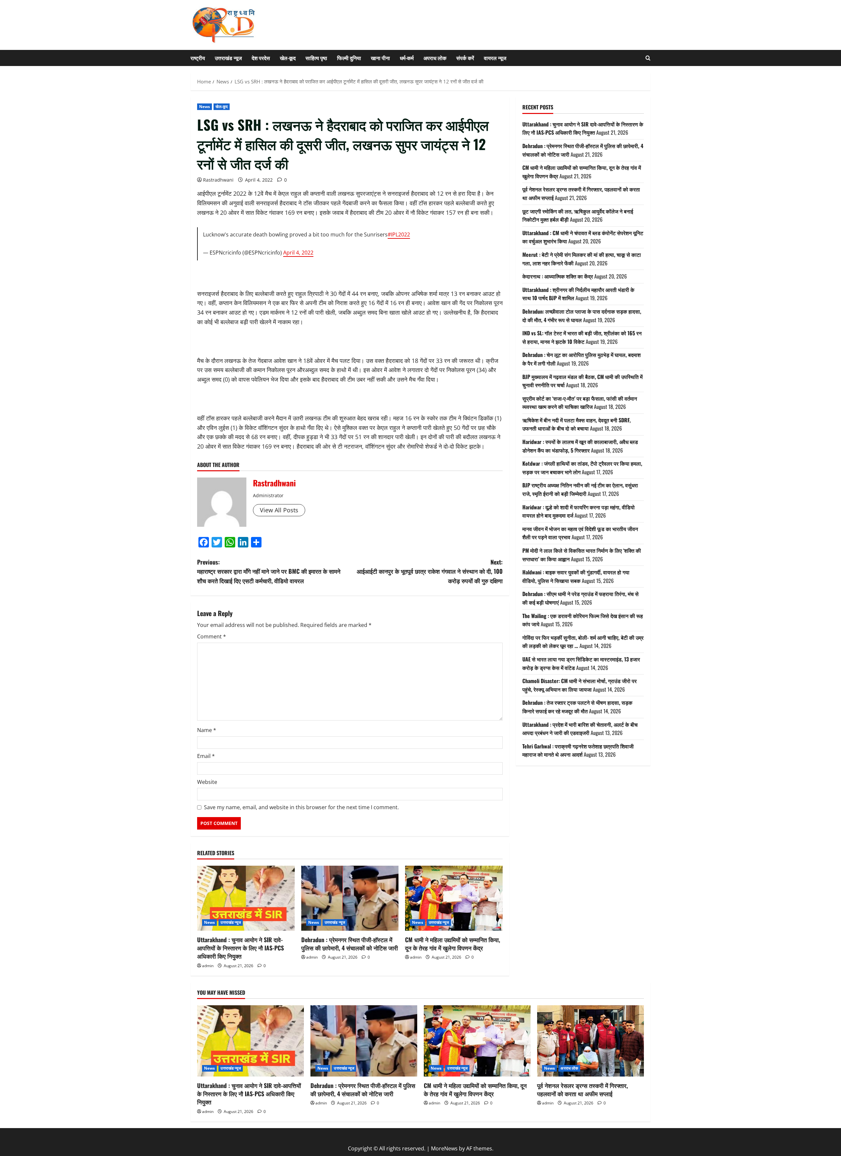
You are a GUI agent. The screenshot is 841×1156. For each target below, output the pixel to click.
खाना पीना (380, 58)
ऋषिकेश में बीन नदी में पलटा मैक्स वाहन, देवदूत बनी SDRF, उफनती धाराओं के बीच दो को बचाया (576, 424)
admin (208, 965)
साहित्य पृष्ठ (316, 58)
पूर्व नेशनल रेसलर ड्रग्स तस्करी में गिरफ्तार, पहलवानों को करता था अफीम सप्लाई (582, 1089)
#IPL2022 (399, 234)
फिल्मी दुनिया (349, 58)
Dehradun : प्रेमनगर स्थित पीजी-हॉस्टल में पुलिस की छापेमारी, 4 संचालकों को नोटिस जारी (349, 943)
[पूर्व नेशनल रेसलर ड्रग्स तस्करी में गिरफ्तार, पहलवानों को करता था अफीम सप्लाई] (590, 1041)
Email (206, 756)
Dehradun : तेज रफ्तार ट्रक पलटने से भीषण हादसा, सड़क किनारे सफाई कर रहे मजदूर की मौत (577, 707)
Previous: (268, 571)
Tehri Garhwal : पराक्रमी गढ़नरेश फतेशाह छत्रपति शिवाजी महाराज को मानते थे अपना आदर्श (578, 750)
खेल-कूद (288, 58)
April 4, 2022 (298, 252)
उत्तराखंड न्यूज (228, 58)
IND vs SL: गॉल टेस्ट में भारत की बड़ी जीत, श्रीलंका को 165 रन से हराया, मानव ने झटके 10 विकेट (582, 337)
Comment (211, 636)
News (204, 106)
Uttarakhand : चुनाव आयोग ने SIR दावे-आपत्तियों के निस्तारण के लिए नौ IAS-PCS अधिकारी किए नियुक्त (240, 947)
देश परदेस (261, 58)
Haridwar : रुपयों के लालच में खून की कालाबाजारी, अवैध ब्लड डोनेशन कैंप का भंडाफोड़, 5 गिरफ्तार (580, 446)
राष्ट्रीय (198, 58)
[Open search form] (648, 58)
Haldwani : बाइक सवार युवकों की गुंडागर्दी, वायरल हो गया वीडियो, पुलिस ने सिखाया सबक (575, 576)
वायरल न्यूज (495, 58)
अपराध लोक (434, 58)
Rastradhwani (218, 180)
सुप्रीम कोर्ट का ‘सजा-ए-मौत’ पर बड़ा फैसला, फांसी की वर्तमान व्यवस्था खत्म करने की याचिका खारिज (579, 402)
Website (207, 782)
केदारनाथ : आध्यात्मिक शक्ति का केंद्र (557, 276)
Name (206, 730)
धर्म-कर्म (407, 58)
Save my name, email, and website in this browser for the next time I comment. (301, 807)
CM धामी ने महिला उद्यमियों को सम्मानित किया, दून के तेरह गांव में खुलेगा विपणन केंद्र (452, 943)
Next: (430, 571)
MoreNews (444, 1148)
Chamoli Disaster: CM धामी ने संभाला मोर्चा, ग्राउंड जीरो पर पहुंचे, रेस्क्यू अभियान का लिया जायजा (579, 685)
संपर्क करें (465, 58)
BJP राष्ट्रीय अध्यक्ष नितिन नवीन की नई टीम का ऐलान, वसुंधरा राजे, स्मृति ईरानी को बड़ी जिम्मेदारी (580, 489)
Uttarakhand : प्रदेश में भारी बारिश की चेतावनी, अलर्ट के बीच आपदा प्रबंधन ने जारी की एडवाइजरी (580, 728)
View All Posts (279, 510)
